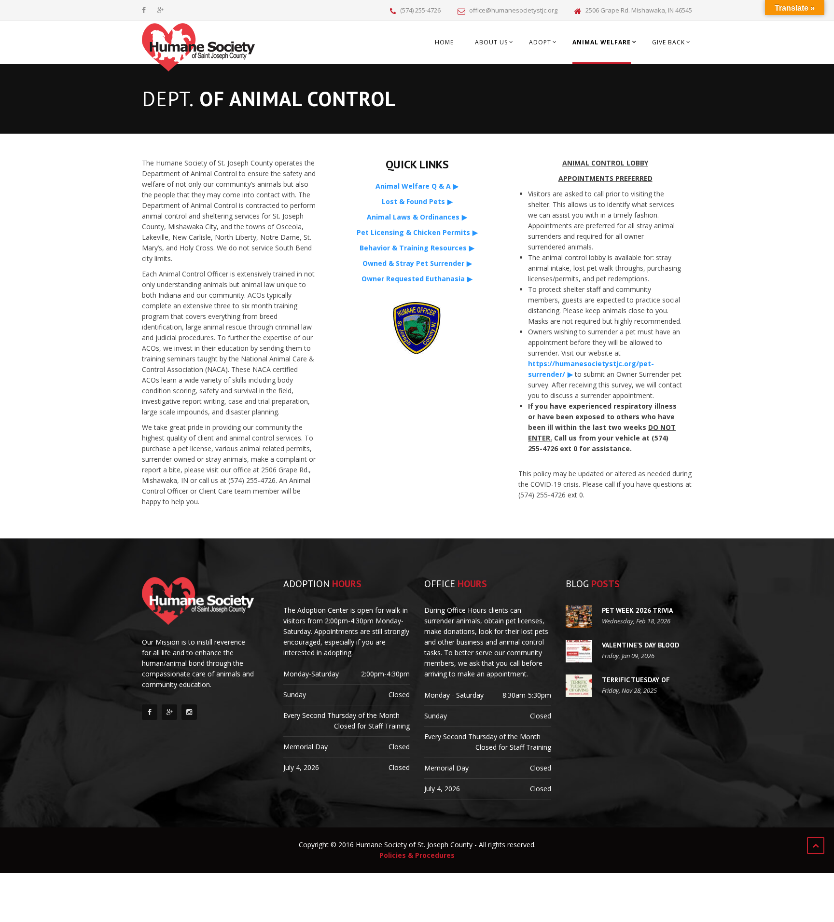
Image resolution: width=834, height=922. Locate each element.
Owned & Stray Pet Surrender (413, 263)
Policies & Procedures (417, 855)
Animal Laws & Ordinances (413, 216)
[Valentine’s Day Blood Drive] (579, 651)
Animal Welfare (601, 42)
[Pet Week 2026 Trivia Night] (579, 616)
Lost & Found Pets (413, 201)
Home (444, 42)
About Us (491, 42)
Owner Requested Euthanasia (413, 278)
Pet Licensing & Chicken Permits (413, 232)
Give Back (668, 42)
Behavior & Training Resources (413, 247)
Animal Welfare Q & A (413, 186)
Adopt (540, 42)
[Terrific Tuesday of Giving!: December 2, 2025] (579, 685)
